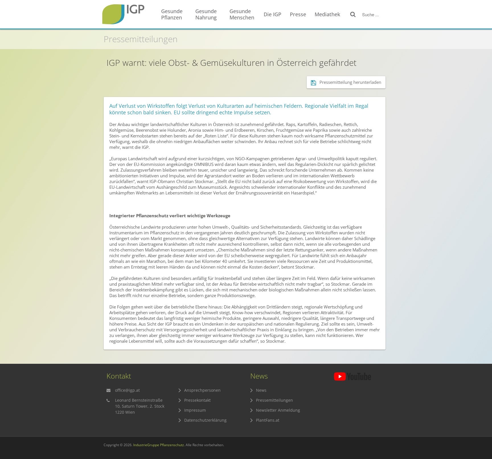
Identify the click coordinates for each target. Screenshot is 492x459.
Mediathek (327, 14)
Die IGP (272, 14)
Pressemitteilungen (141, 39)
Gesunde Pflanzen (172, 14)
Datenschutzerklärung (205, 420)
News (261, 390)
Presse (298, 14)
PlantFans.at (267, 420)
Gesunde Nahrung (206, 14)
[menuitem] (175, 14)
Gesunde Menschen (241, 14)
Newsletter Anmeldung (278, 410)
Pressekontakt (197, 400)
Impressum (195, 410)
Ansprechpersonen (202, 390)
